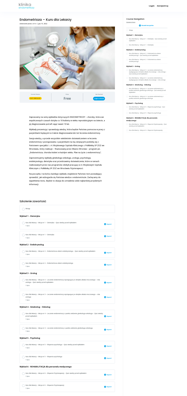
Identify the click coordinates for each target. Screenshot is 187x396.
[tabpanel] (67, 150)
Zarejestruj (162, 6)
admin (34, 24)
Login (152, 6)
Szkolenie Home (130, 22)
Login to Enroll (99, 98)
